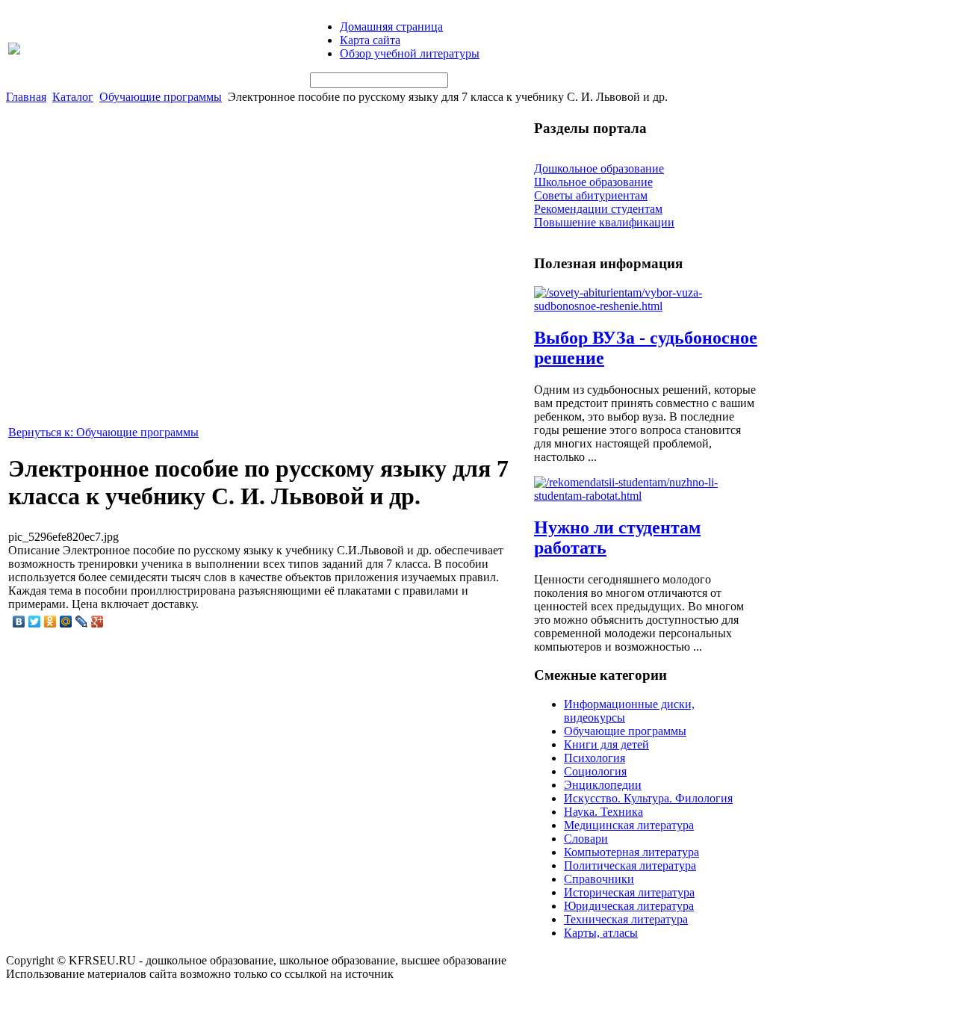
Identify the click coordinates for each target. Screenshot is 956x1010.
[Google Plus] (97, 621)
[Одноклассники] (50, 621)
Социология (595, 771)
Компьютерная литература (631, 852)
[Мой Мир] (66, 621)
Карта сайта (370, 40)
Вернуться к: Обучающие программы (103, 432)
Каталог (72, 96)
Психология (594, 758)
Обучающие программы (160, 96)
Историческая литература (629, 892)
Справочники (599, 879)
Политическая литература (630, 865)
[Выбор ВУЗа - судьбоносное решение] (646, 306)
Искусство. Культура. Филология (648, 798)
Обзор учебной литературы (409, 53)
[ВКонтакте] (19, 621)
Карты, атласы (601, 932)
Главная (26, 96)
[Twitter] (35, 621)
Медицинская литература (629, 825)
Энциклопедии (603, 784)
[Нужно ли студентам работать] (646, 495)
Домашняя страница (391, 26)
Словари (586, 838)
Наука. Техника (603, 811)
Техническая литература (626, 919)
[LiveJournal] (82, 621)
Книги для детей (606, 744)
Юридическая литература (629, 905)
